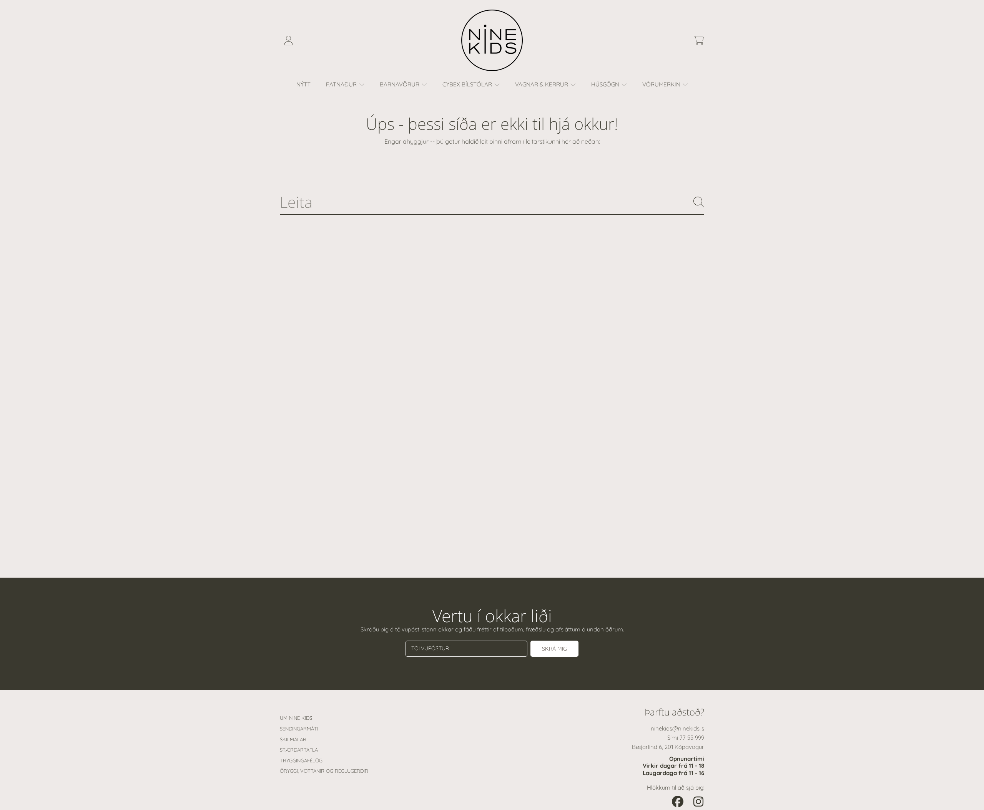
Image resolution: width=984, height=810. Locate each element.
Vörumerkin (662, 84)
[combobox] (492, 202)
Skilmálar (293, 739)
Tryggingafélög (301, 760)
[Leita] (699, 202)
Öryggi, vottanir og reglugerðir (324, 771)
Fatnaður (342, 84)
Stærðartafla (299, 750)
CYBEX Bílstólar (468, 84)
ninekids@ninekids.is (677, 728)
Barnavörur (400, 84)
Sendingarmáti (299, 729)
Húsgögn (606, 84)
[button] (698, 40)
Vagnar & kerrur (542, 84)
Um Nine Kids (296, 718)
